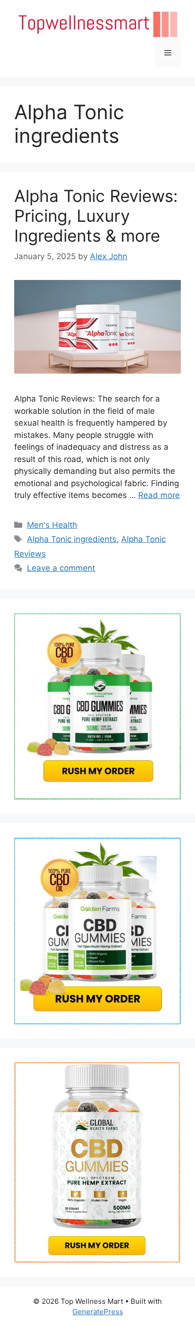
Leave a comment (61, 568)
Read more (159, 495)
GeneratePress (97, 1311)
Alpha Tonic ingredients (71, 539)
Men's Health (52, 525)
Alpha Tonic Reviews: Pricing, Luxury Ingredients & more (96, 215)
